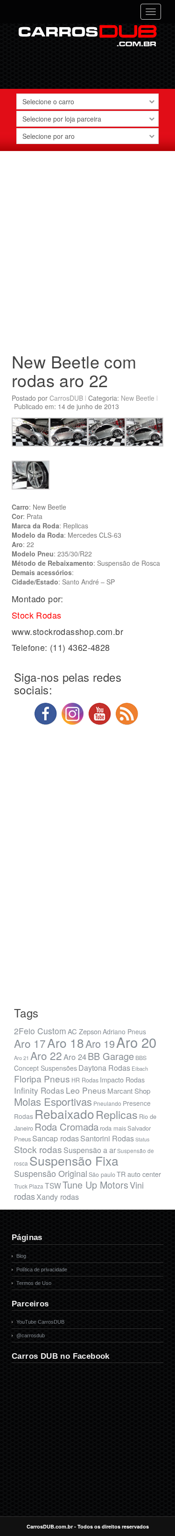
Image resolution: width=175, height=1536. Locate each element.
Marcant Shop (128, 1091)
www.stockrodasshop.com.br (67, 631)
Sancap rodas (55, 1138)
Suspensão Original (50, 1173)
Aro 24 (74, 1056)
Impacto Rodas (122, 1079)
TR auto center (139, 1174)
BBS (141, 1057)
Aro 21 (21, 1057)
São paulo (102, 1174)
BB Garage (111, 1056)
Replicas (117, 1114)
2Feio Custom (40, 1031)
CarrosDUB (66, 398)
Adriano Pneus (124, 1031)
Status (142, 1139)
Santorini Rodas (107, 1138)
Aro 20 (136, 1042)
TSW (53, 1185)
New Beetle (137, 398)
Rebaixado (64, 1113)
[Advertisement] (87, 248)
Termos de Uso (33, 1283)
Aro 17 (30, 1043)
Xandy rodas (57, 1196)
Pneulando (107, 1103)
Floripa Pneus (42, 1078)
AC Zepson (84, 1031)
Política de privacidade (41, 1269)
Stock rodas (38, 1149)
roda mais (113, 1128)
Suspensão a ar (89, 1150)
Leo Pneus (86, 1090)
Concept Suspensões (45, 1068)
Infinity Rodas (39, 1090)
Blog (21, 1256)
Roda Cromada (66, 1126)
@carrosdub (30, 1335)
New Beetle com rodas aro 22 (74, 370)
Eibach (140, 1068)
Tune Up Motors (95, 1184)
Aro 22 (46, 1055)
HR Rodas (84, 1080)
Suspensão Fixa (74, 1160)
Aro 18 (65, 1042)
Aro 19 (100, 1043)
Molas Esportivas (53, 1101)
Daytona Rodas (104, 1067)
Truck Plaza (28, 1186)
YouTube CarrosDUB (40, 1322)
